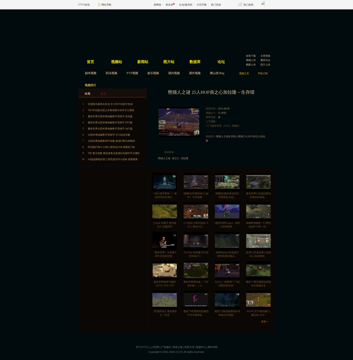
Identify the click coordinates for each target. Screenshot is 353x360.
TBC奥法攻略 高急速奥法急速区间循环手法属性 (114, 153)
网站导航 (106, 4)
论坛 (221, 62)
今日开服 (202, 4)
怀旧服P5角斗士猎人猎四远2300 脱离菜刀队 (111, 147)
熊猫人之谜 (164, 158)
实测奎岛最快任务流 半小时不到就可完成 (110, 104)
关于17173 (142, 347)
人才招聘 (154, 347)
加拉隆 (184, 158)
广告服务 (166, 347)
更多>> (265, 321)
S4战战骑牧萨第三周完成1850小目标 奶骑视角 (113, 159)
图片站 (168, 62)
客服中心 (201, 347)
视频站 (116, 62)
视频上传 (251, 60)
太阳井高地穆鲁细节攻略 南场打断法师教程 (111, 141)
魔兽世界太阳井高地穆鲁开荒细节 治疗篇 (110, 128)
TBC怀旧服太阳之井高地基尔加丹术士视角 (111, 110)
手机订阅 (263, 73)
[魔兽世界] (119, 31)
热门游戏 (248, 4)
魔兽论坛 (265, 60)
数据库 (195, 62)
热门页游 (216, 4)
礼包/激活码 (185, 4)
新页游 (169, 4)
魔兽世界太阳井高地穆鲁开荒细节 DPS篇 (110, 122)
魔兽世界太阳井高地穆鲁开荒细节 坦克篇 (110, 116)
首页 (90, 62)
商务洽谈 (178, 347)
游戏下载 (251, 55)
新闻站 (142, 62)
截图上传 (251, 64)
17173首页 (84, 4)
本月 (103, 93)
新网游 (157, 4)
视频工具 (244, 73)
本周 (87, 93)
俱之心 (175, 158)
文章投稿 (265, 55)
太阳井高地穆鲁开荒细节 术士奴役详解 (109, 134)
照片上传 (265, 64)
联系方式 (189, 347)
